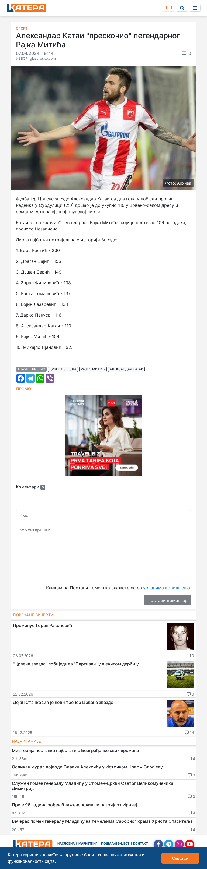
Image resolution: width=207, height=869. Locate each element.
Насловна (66, 843)
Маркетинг (87, 843)
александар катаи (126, 369)
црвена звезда (62, 369)
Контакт (140, 843)
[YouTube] (189, 844)
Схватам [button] (180, 858)
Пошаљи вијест (115, 843)
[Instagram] (179, 844)
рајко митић (93, 369)
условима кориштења (166, 587)
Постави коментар (167, 600)
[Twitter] (168, 844)
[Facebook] (158, 844)
